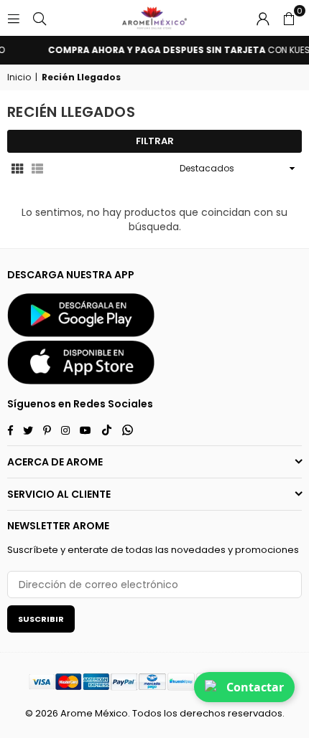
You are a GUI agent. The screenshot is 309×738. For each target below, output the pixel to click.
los (170, 713)
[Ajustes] (263, 18)
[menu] (14, 18)
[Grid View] (17, 168)
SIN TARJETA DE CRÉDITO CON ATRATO (163, 50)
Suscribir (41, 619)
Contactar (255, 687)
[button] (289, 18)
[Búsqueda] (39, 18)
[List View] (37, 168)
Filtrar (155, 141)
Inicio (19, 77)
